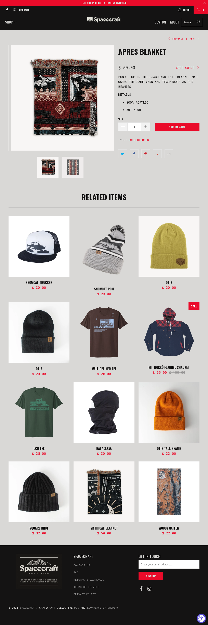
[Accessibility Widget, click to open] (201, 618)
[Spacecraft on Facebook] (7, 10)
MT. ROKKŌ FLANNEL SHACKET (169, 332)
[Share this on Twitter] (122, 153)
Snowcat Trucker (39, 246)
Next (193, 38)
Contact (24, 10)
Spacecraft (28, 607)
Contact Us (82, 565)
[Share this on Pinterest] (145, 153)
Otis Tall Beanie (169, 412)
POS (76, 607)
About (174, 22)
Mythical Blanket (104, 491)
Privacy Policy (85, 594)
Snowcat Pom (104, 249)
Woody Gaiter (169, 491)
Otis (169, 246)
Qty (120, 118)
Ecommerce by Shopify (102, 607)
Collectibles (139, 140)
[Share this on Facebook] (134, 153)
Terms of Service (86, 587)
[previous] (14, 98)
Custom (160, 22)
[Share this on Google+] (157, 153)
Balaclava (104, 412)
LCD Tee (39, 412)
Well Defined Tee (104, 332)
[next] (108, 98)
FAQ (76, 572)
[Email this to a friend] (169, 153)
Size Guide (186, 68)
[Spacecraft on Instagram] (14, 10)
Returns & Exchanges (89, 579)
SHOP (9, 22)
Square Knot (39, 491)
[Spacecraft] (104, 20)
